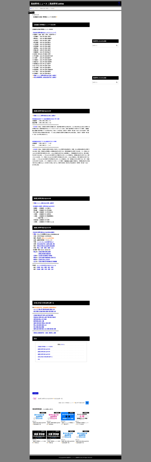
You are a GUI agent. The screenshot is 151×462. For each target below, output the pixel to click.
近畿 (42, 269)
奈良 (40, 323)
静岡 (35, 321)
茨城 (35, 317)
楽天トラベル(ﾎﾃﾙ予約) (48, 238)
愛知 (37, 321)
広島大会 (36, 393)
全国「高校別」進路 (50, 332)
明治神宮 (47, 309)
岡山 (38, 247)
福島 (52, 315)
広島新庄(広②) (36, 119)
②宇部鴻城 (48, 261)
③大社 (48, 259)
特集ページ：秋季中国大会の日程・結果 (44, 75)
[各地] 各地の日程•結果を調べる (45, 356)
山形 (46, 315)
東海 (52, 267)
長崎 (40, 328)
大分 (45, 328)
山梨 (45, 317)
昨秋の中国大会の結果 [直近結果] (46, 246)
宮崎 (48, 328)
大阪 (46, 323)
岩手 (41, 315)
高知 (40, 327)
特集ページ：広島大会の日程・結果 (43, 203)
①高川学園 (41, 261)
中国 (46, 269)
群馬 (40, 317)
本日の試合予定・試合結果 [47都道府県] (44, 307)
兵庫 (49, 323)
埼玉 (43, 317)
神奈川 (54, 317)
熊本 (43, 328)
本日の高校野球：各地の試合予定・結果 (44, 77)
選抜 (35, 234)
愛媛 (43, 327)
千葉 (48, 317)
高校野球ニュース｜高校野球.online (47, 3)
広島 (42, 247)
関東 (46, 267)
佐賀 (37, 328)
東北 (42, 267)
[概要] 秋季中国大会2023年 (44, 354)
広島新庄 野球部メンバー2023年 (45, 346)
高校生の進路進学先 (39, 332)
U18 (54, 309)
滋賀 (35, 323)
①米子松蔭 (41, 257)
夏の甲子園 (42, 309)
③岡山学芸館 (42, 253)
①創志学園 (41, 251)
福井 (45, 319)
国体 (51, 309)
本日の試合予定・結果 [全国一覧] (46, 244)
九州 (52, 269)
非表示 (62, 344)
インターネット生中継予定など (45, 242)
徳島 (37, 327)
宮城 (49, 315)
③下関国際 (54, 261)
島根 (49, 247)
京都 (37, 323)
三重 (43, 321)
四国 (49, 269)
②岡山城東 (48, 251)
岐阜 (40, 321)
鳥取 (45, 247)
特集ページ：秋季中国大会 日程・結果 (44, 115)
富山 (40, 319)
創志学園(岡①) (47, 119)
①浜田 (40, 259)
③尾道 (50, 255)
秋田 (44, 315)
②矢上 (44, 259)
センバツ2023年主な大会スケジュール (46, 265)
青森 (38, 315)
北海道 (38, 267)
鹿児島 (51, 328)
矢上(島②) (46, 141)
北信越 (38, 269)
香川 (35, 327)
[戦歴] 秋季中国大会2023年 (44, 349)
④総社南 (48, 253)
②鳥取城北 (48, 257)
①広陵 (40, 255)
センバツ (36, 309)
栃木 (37, 317)
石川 (43, 319)
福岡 (35, 328)
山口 (52, 247)
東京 (49, 267)
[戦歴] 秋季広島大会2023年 (44, 351)
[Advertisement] (61, 93)
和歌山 (43, 323)
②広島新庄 (45, 255)
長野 (35, 319)
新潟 (37, 319)
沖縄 (54, 328)
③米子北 (53, 257)
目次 (39, 359)
